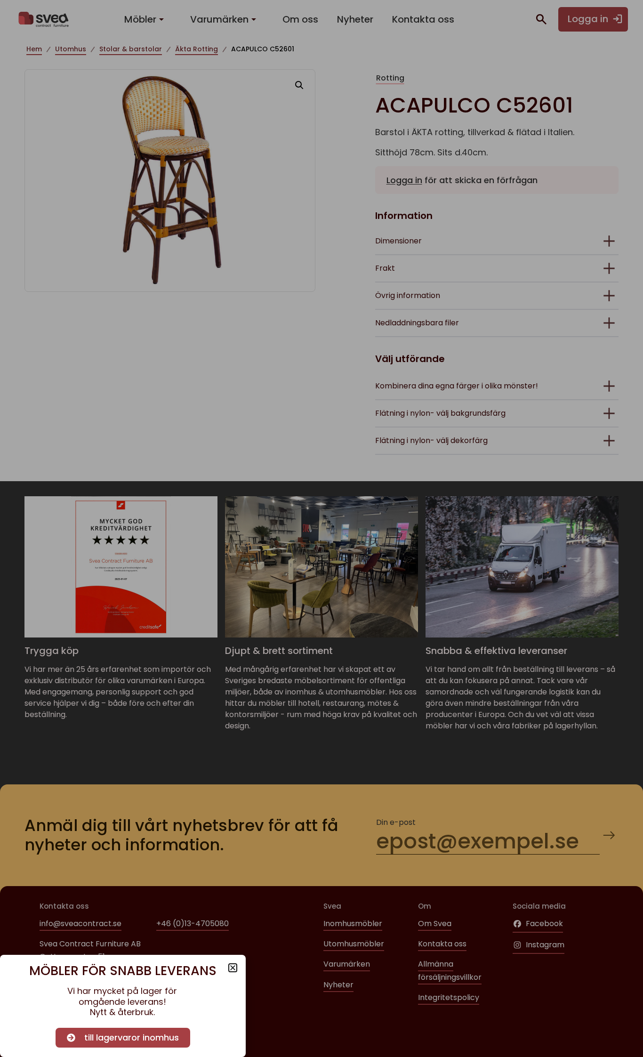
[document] (321, 528)
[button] (232, 967)
